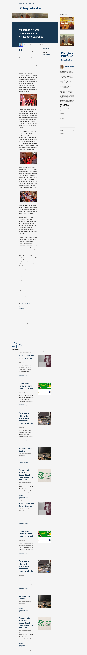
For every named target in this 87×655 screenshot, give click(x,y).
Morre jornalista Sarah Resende (26, 357)
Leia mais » (21, 377)
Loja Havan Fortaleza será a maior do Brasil (26, 385)
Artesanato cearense (46, 54)
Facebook (20, 3)
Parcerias (33, 3)
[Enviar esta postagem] (19, 306)
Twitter (29, 3)
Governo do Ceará (46, 55)
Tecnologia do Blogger (35, 650)
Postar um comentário (23, 375)
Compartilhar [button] (46, 48)
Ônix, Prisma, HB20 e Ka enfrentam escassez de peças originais (26, 418)
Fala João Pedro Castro (26, 449)
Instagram (25, 3)
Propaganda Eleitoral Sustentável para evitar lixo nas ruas (26, 475)
